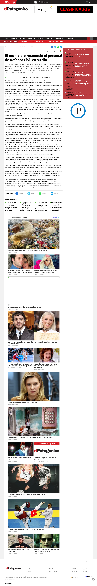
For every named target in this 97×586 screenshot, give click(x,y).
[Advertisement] (48, 25)
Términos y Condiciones (53, 571)
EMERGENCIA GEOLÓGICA (83, 562)
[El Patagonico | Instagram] (13, 2)
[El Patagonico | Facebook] (9, 2)
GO (58, 562)
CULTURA (44, 41)
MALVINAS (51, 41)
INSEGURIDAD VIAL (78, 92)
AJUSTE (38, 41)
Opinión (29, 571)
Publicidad (84, 570)
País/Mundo (31, 38)
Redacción (74, 571)
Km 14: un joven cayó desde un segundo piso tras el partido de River (82, 65)
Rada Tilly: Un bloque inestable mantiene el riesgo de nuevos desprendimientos (83, 74)
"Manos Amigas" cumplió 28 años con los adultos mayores (26, 208)
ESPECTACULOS (78, 80)
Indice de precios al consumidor (38, 562)
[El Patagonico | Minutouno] (36, 2)
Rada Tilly (77, 71)
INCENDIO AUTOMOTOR (79, 52)
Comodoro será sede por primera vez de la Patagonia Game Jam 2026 (41, 211)
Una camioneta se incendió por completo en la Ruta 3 (82, 55)
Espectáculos (59, 38)
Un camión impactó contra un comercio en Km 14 (83, 94)
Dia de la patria (64, 562)
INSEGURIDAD (23, 41)
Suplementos (84, 568)
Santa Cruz (49, 38)
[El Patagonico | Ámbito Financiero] (44, 2)
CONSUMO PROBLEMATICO (23, 562)
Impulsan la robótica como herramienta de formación (11, 208)
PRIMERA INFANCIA (52, 562)
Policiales (23, 38)
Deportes (40, 38)
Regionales (14, 38)
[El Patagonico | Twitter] (6, 2)
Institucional (84, 571)
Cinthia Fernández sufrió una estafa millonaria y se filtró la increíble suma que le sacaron (83, 83)
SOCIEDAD (77, 62)
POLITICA (31, 41)
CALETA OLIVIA (59, 41)
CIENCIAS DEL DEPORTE (10, 562)
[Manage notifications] (93, 579)
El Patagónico (8, 47)
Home (6, 38)
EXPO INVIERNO (72, 562)
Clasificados (69, 38)
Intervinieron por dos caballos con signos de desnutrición (56, 208)
